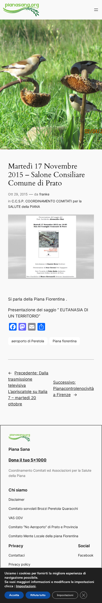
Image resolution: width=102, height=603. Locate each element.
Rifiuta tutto (38, 595)
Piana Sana (19, 449)
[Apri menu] (96, 10)
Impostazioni (26, 586)
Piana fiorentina (65, 341)
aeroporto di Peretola (27, 341)
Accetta (14, 595)
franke (44, 194)
